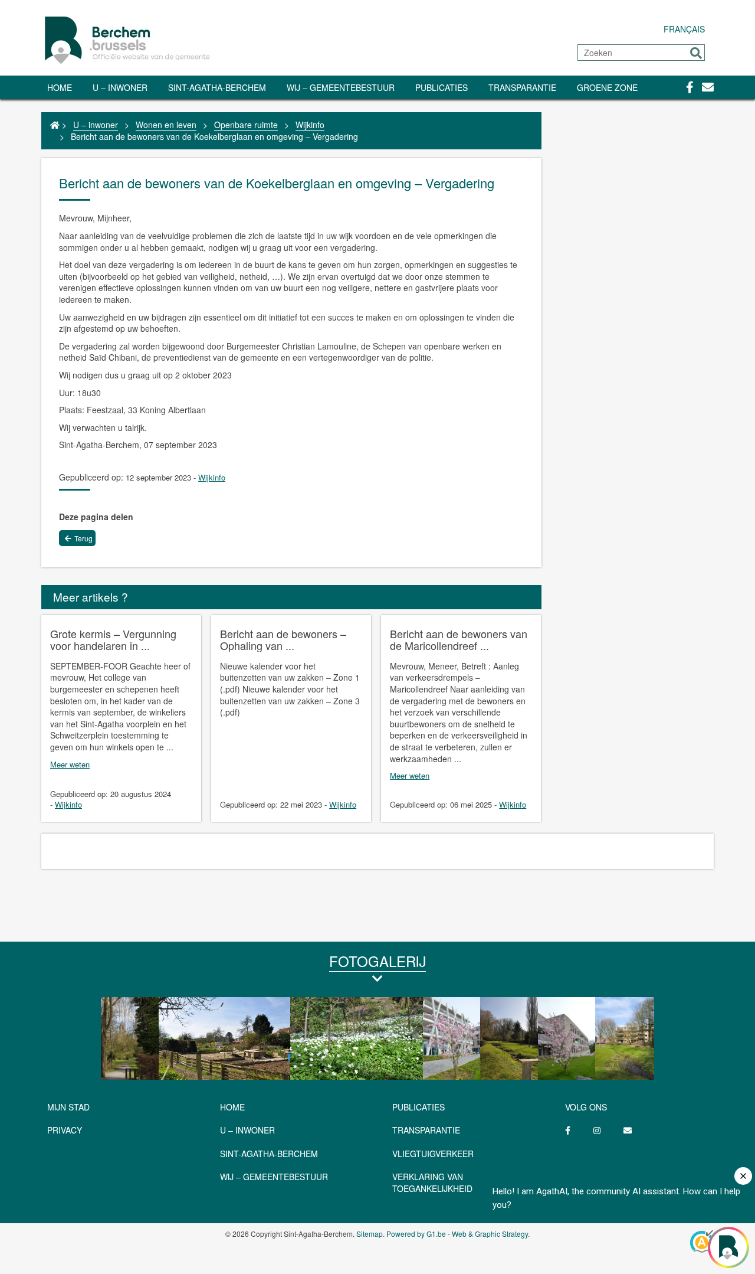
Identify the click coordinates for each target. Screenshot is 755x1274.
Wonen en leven (166, 124)
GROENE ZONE (607, 87)
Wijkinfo (310, 124)
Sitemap (369, 1234)
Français (684, 29)
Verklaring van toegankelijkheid (432, 1182)
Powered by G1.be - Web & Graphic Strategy (457, 1234)
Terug (83, 538)
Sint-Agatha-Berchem (217, 87)
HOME (232, 1107)
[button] (696, 53)
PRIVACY (64, 1130)
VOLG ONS (586, 1107)
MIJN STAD (68, 1107)
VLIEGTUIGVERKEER (433, 1153)
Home (59, 87)
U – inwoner (120, 87)
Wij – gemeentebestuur (341, 87)
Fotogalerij (377, 960)
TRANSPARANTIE (522, 87)
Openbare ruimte (246, 124)
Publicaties (441, 87)
